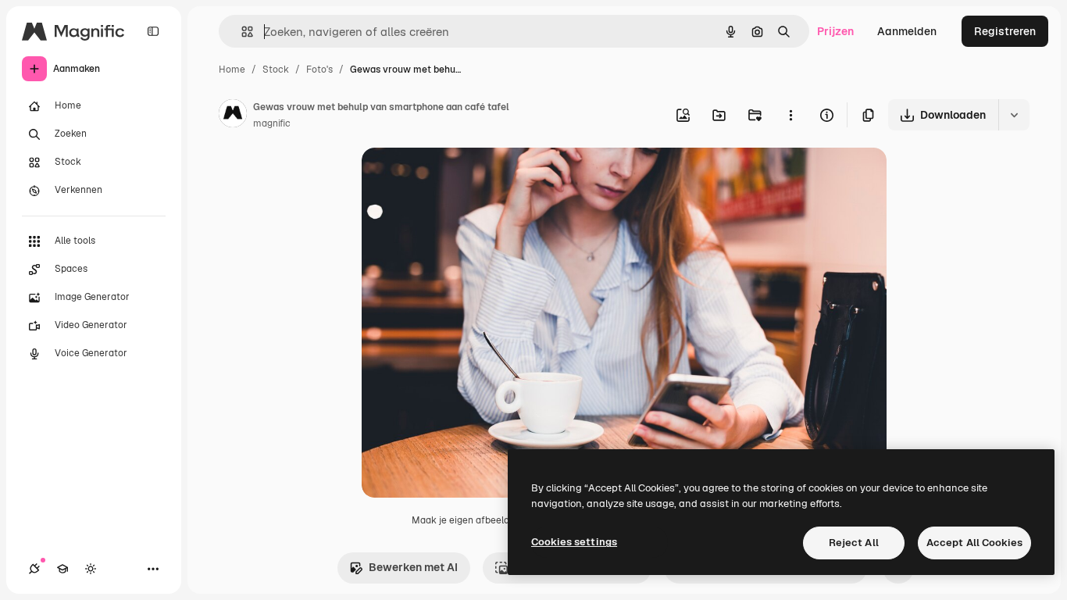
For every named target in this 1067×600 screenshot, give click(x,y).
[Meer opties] (790, 114)
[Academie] (62, 568)
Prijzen (835, 31)
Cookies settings (574, 541)
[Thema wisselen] (90, 568)
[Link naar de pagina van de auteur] (233, 115)
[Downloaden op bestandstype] (1014, 114)
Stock (275, 69)
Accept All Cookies (974, 542)
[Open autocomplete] (240, 32)
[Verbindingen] (34, 568)
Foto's (319, 69)
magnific (272, 123)
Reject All (854, 542)
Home (232, 69)
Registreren (1005, 31)
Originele (464, 177)
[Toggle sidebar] (153, 31)
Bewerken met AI (413, 567)
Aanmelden (907, 31)
